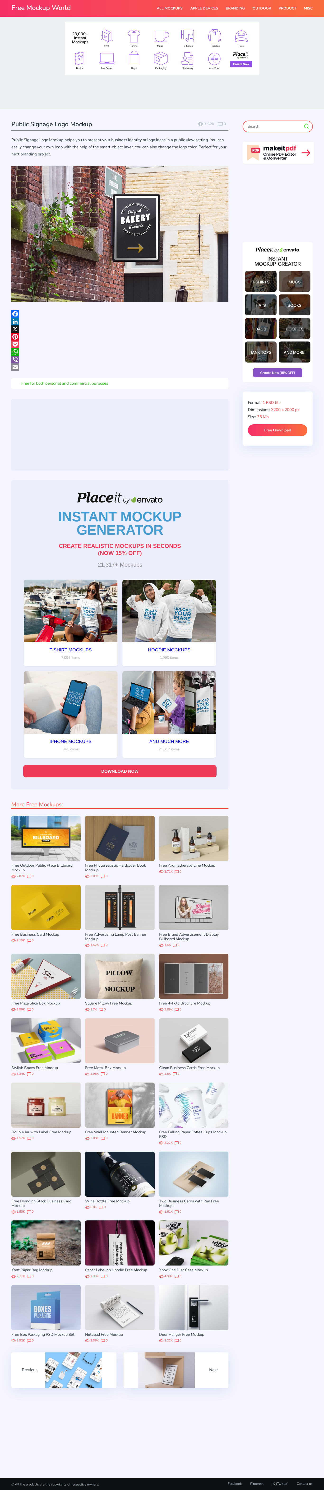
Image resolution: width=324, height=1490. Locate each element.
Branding (235, 8)
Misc (308, 8)
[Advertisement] (162, 92)
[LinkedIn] (119, 321)
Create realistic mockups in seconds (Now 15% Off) (120, 549)
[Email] (119, 367)
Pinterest (257, 1483)
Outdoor (262, 8)
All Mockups (170, 8)
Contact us (305, 1483)
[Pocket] (119, 344)
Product (287, 8)
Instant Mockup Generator (120, 523)
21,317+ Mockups (120, 564)
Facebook (235, 1483)
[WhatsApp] (119, 352)
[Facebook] (119, 314)
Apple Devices (204, 8)
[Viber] (119, 359)
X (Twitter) (280, 1483)
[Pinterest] (119, 337)
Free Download (277, 430)
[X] (119, 329)
